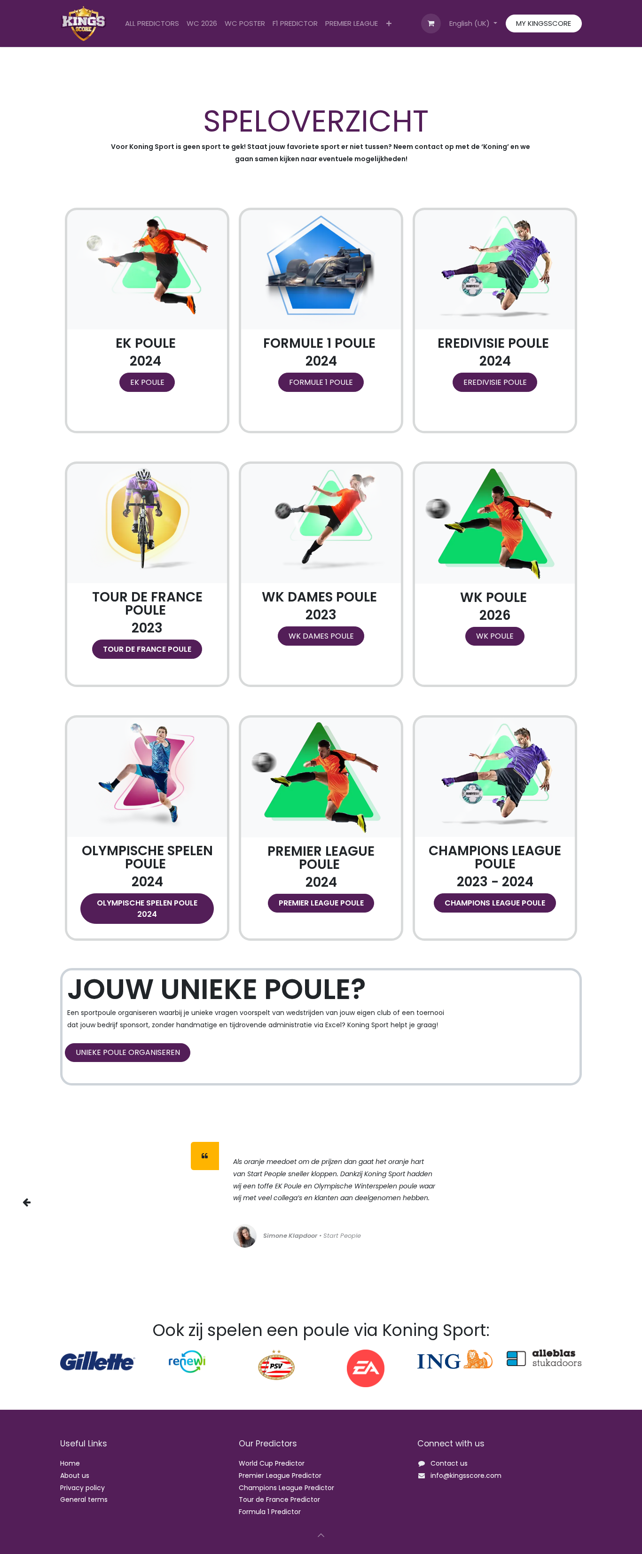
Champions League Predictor (286, 1487)
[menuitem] (152, 23)
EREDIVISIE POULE (495, 382)
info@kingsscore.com (466, 1475)
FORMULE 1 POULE (321, 382)
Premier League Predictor (280, 1475)
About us (74, 1475)
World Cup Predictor (272, 1463)
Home (70, 1463)
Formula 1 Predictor (270, 1511)
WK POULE (495, 636)
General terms (84, 1499)
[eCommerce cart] (431, 23)
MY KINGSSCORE (543, 23)
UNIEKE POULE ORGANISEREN (128, 1052)
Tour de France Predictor (279, 1499)
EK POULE (147, 382)
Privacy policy (82, 1487)
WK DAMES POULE (321, 636)
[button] (321, 1535)
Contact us (449, 1463)
